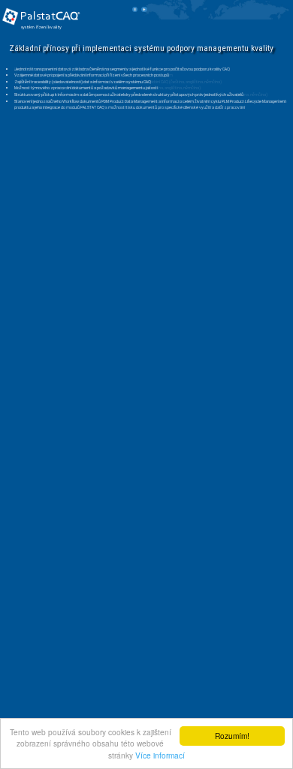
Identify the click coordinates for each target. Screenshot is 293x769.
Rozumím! (232, 735)
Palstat (49, 16)
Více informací (160, 755)
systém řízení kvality (41, 27)
